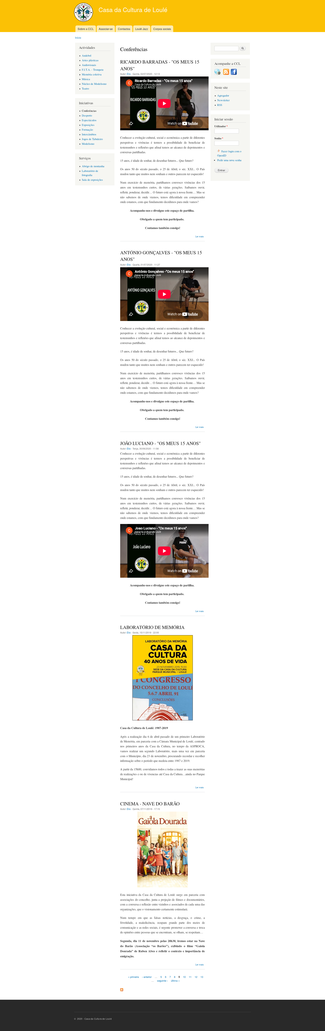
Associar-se (106, 29)
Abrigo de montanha (93, 166)
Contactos (124, 29)
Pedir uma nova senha (229, 160)
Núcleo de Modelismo (94, 84)
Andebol (86, 55)
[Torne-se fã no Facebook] (234, 74)
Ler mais (199, 236)
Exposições (88, 125)
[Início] (84, 12)
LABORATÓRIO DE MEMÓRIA (152, 627)
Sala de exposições (92, 180)
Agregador (223, 95)
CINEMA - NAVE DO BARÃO (150, 803)
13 (201, 977)
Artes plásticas (90, 60)
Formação (87, 129)
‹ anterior (147, 977)
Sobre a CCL (86, 29)
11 (190, 977)
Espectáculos (89, 120)
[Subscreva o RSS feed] (226, 74)
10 (184, 977)
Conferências (89, 111)
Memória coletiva (92, 74)
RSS (219, 105)
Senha (218, 138)
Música (86, 79)
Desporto (87, 115)
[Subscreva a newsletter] (217, 74)
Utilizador (221, 126)
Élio (129, 73)
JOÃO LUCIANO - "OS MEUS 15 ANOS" (160, 443)
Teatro (85, 88)
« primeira (133, 977)
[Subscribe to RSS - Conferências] (121, 988)
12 (196, 977)
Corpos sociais (162, 29)
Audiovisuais (89, 65)
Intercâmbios (89, 134)
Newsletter (223, 100)
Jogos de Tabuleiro (92, 139)
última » (175, 980)
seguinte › (162, 980)
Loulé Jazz (141, 29)
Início (78, 37)
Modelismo (88, 144)
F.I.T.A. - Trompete (93, 69)
